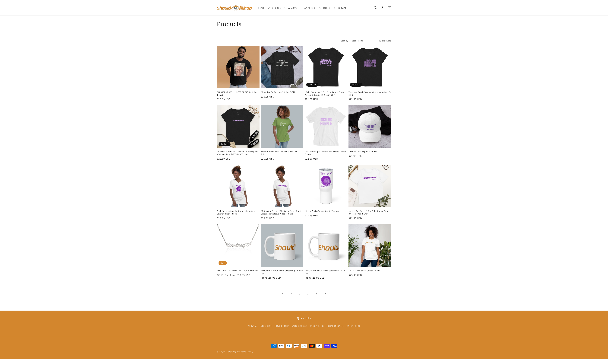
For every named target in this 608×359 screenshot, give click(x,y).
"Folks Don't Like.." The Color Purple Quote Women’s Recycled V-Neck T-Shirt (324, 93)
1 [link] (282, 293)
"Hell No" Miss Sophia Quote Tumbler (322, 211)
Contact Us (266, 325)
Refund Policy (282, 325)
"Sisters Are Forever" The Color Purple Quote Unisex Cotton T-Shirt (369, 212)
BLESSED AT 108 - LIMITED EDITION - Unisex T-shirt (237, 93)
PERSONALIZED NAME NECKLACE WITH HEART (238, 270)
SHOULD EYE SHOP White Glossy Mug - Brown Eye (282, 272)
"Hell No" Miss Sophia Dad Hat (362, 151)
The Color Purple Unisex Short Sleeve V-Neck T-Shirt (325, 153)
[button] (276, 7)
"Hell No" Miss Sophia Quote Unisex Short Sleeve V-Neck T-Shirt (236, 212)
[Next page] (325, 293)
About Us (253, 325)
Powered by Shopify (245, 352)
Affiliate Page (353, 325)
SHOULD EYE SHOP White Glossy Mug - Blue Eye (325, 272)
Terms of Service (335, 325)
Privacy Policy (317, 325)
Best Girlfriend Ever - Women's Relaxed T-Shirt (280, 153)
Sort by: (344, 40)
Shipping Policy (299, 325)
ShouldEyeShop (229, 352)
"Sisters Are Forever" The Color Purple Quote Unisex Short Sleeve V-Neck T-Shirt (281, 212)
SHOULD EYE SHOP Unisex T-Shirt (364, 270)
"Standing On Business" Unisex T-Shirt (278, 92)
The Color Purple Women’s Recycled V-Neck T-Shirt (369, 93)
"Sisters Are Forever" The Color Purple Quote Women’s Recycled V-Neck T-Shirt (237, 153)
